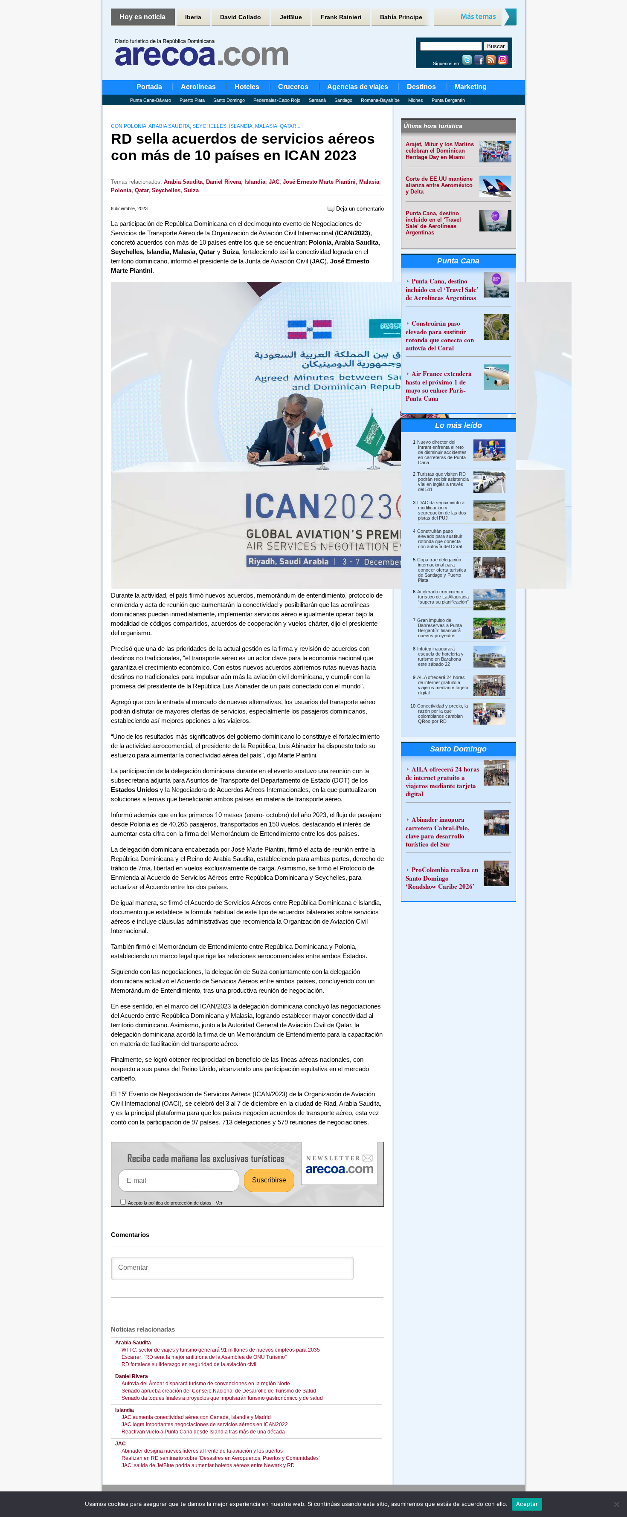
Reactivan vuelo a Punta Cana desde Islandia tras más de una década (203, 1432)
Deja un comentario (359, 208)
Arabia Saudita (183, 182)
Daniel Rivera (223, 182)
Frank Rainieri (341, 17)
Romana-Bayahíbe (380, 100)
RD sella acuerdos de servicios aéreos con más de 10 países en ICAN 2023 (243, 146)
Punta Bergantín (448, 100)
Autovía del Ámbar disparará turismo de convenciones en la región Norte (206, 1384)
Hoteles (247, 86)
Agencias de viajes (357, 86)
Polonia (121, 190)
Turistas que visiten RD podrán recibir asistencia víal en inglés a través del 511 (443, 481)
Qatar (141, 190)
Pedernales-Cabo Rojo (276, 100)
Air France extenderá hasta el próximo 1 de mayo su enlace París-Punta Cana (439, 386)
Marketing (471, 86)
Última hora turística (432, 125)
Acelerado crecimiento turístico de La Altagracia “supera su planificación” (443, 596)
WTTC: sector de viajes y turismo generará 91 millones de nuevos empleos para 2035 (221, 1350)
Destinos (421, 86)
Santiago (343, 100)
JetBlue (291, 17)
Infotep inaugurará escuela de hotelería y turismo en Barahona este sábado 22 (440, 656)
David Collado (240, 17)
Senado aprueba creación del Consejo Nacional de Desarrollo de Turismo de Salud (219, 1391)
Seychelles (166, 190)
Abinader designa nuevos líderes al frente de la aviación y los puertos (203, 1451)
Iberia (193, 17)
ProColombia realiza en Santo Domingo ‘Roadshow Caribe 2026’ (442, 878)
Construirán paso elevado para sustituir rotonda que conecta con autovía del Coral (440, 335)
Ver (219, 1202)
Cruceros (293, 86)
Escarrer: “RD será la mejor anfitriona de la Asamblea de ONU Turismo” (204, 1357)
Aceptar (527, 1503)
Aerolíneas (198, 86)
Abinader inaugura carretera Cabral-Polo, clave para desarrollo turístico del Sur (438, 832)
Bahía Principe (401, 17)
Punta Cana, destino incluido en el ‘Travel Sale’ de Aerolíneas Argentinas (433, 223)
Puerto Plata (192, 100)
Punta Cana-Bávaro (150, 100)
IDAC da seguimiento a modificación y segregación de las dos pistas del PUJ (441, 510)
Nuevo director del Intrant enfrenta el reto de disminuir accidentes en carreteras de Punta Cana (442, 452)
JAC (274, 182)
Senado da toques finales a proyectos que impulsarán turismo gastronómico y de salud (222, 1398)
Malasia (369, 182)
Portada (149, 86)
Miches (415, 100)
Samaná (317, 100)
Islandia (254, 182)
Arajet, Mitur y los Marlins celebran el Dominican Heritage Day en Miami (440, 150)
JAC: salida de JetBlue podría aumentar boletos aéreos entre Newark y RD (208, 1465)
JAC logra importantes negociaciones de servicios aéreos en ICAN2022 (205, 1424)
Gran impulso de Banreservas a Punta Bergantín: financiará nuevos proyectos (439, 628)
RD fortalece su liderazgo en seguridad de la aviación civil (189, 1364)
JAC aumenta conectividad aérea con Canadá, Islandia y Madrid (196, 1417)
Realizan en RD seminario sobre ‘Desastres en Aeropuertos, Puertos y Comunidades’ (221, 1458)
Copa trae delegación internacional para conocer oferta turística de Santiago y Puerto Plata (441, 570)
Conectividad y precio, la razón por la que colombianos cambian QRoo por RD (442, 713)
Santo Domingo (229, 100)
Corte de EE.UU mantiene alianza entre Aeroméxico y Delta (439, 185)
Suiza (191, 190)
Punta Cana (458, 261)
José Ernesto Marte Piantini (319, 182)
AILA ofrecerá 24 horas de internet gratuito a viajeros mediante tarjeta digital (442, 685)
